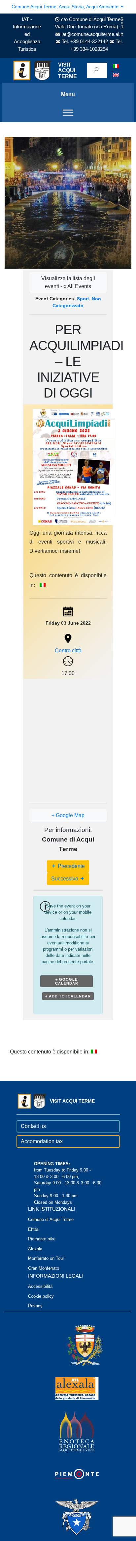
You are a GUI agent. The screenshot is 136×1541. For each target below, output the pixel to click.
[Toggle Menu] (68, 113)
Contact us (33, 1126)
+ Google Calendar (66, 981)
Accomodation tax (42, 1141)
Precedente (70, 866)
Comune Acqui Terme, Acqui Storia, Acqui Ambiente (66, 6)
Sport (83, 298)
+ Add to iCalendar (68, 996)
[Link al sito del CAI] (68, 1516)
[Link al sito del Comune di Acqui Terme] (76, 1345)
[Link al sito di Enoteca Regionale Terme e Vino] (68, 1430)
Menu (68, 94)
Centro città (68, 650)
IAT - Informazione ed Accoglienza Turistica (27, 34)
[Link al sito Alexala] (68, 1387)
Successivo (65, 878)
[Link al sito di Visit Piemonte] (68, 1473)
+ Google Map (68, 815)
